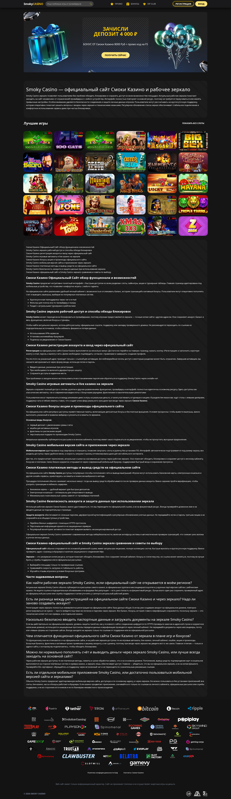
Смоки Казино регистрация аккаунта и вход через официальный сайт (59, 253)
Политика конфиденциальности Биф (102, 773)
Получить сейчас (115, 55)
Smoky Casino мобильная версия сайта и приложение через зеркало (58, 262)
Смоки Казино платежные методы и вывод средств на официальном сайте (61, 266)
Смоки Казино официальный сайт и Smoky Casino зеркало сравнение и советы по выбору (68, 272)
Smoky (33, 4)
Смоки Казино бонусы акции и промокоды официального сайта (56, 259)
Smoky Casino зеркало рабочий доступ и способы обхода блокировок (59, 250)
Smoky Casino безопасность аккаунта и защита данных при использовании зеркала (65, 269)
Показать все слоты (193, 123)
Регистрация (183, 3)
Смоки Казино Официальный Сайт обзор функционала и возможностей (60, 247)
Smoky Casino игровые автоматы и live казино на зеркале (53, 256)
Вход (201, 3)
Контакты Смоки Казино (134, 773)
